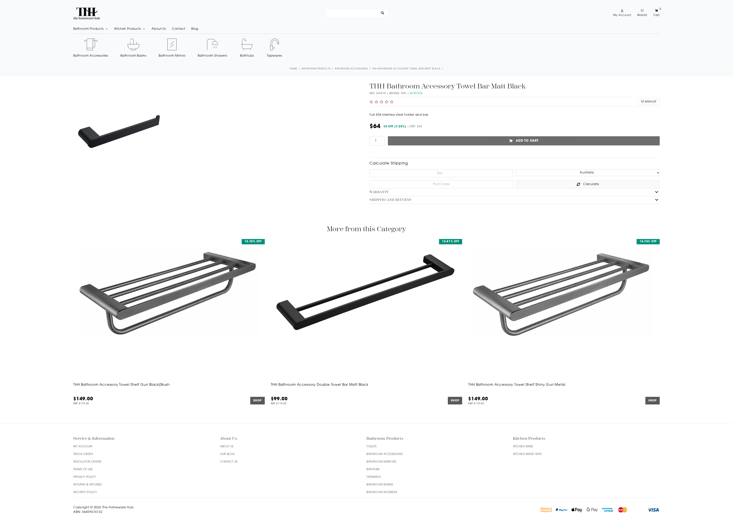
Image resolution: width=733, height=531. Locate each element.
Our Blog (227, 454)
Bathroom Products (88, 28)
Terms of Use (83, 469)
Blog (194, 28)
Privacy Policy (84, 477)
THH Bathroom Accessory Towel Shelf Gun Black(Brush (121, 385)
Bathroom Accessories (384, 454)
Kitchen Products (127, 28)
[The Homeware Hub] (86, 13)
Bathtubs (373, 469)
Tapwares (373, 477)
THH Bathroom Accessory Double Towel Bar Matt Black (319, 385)
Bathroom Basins (379, 484)
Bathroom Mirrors (381, 461)
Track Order (83, 454)
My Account (83, 446)
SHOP (257, 400)
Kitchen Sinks (523, 446)
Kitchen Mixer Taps (527, 454)
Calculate (591, 184)
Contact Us (228, 461)
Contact (178, 28)
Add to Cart (527, 140)
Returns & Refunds (87, 484)
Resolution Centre (87, 461)
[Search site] (382, 13)
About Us (159, 28)
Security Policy (85, 492)
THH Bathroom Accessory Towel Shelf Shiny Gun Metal (516, 385)
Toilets (371, 446)
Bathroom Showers (381, 492)
